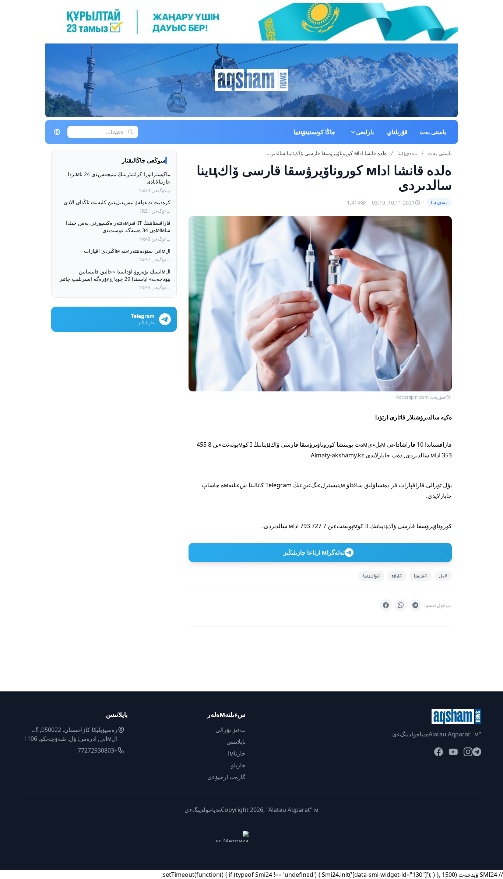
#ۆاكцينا (371, 576)
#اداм (397, 576)
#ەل (443, 576)
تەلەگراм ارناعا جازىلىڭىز (314, 552)
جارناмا (237, 753)
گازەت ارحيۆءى (226, 777)
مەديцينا (406, 153)
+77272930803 (97, 750)
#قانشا (420, 576)
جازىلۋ (238, 765)
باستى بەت (432, 132)
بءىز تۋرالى (230, 730)
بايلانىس (236, 741)
